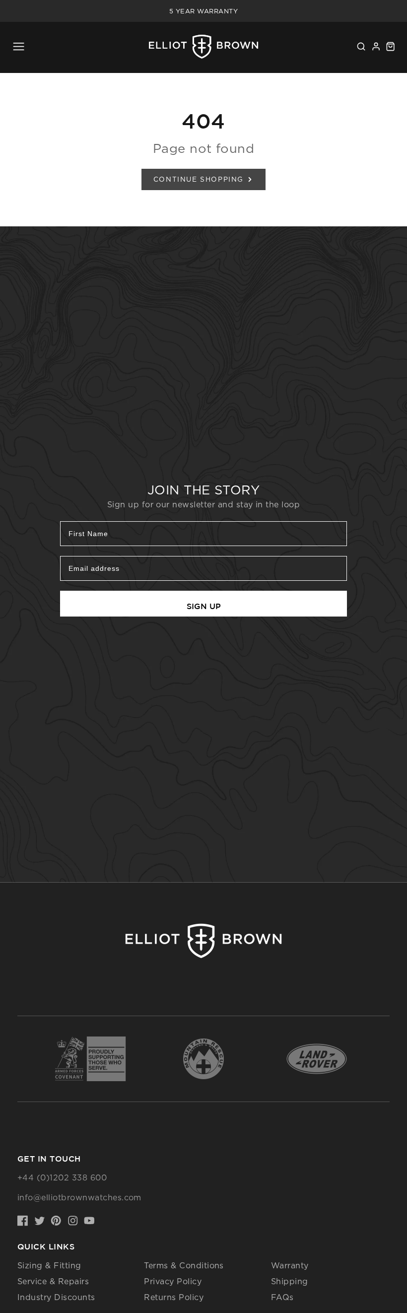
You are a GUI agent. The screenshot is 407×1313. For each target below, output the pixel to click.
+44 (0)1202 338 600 (62, 1177)
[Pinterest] (56, 1220)
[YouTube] (89, 1220)
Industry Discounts (56, 1297)
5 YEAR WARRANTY (203, 10)
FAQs (282, 1297)
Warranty (290, 1265)
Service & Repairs (53, 1281)
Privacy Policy (173, 1281)
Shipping (289, 1281)
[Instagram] (73, 1220)
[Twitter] (39, 1220)
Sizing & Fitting (49, 1265)
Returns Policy (174, 1297)
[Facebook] (22, 1220)
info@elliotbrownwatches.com (79, 1197)
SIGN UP (204, 606)
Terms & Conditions (184, 1265)
